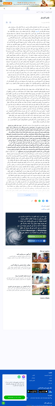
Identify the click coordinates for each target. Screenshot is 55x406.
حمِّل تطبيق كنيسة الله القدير (45, 388)
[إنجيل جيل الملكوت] (27, 8)
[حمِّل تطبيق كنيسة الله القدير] (50, 391)
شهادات (42, 11)
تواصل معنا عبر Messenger (14, 397)
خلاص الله (43, 206)
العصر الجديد (32, 380)
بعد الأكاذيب (43, 209)
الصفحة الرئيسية (48, 11)
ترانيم (50, 378)
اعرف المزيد (28, 405)
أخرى (37, 11)
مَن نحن (50, 383)
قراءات (33, 378)
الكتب (33, 375)
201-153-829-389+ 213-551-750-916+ (40, 398)
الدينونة (37, 31)
